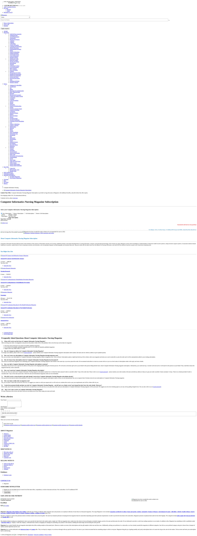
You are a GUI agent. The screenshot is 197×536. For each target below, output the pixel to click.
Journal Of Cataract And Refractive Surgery (12, 258)
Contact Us (6, 444)
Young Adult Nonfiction (16, 165)
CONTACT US (5, 480)
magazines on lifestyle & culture (118, 511)
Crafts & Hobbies (14, 100)
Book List (6, 456)
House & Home (14, 115)
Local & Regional (14, 67)
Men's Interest (13, 68)
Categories (6, 440)
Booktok (6, 25)
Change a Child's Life (9, 443)
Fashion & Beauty (14, 53)
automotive (145, 511)
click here (15, 198)
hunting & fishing (29, 513)
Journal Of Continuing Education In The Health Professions (16, 308)
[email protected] (28, 352)
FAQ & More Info (8, 334)
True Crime (12, 160)
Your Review (4, 406)
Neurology (3, 295)
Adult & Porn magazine (15, 34)
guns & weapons (20, 513)
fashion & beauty (10, 513)
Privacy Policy (7, 436)
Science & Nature (14, 77)
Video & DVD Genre (15, 161)
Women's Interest (14, 82)
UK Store (6, 182)
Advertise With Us (8, 465)
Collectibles (13, 43)
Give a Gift (6, 24)
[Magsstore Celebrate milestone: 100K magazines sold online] (38, 233)
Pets (11, 136)
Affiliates (6, 469)
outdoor (139, 511)
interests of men (25, 529)
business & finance (153, 511)
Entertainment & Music (15, 49)
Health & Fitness (14, 57)
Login (8, 11)
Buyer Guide (7, 454)
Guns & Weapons (14, 56)
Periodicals (12, 135)
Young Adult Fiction (15, 164)
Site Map (6, 446)
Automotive (13, 38)
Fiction (11, 107)
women (33, 529)
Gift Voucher (7, 467)
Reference (12, 146)
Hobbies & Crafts (14, 59)
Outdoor (12, 71)
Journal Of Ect (4, 320)
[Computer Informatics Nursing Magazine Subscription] (17, 190)
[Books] (169, 20)
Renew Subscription (9, 23)
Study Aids (12, 154)
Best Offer (6, 167)
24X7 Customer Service (10, 7)
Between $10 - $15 (14, 169)
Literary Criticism (14, 125)
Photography (13, 139)
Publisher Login (7, 475)
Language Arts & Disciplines (17, 121)
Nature (11, 131)
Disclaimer (30, 534)
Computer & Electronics (16, 46)
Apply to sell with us (9, 463)
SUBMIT (3, 417)
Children (12, 42)
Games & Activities (14, 110)
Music (11, 129)
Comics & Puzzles (14, 45)
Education (12, 104)
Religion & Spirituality (15, 75)
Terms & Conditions (9, 437)
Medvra (5, 183)
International (13, 63)
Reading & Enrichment (15, 74)
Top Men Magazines (15, 176)
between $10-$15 (190, 515)
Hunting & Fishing (14, 61)
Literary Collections (14, 124)
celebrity (179, 511)
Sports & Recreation (15, 78)
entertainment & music (164, 511)
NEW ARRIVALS (8, 172)
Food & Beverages (14, 54)
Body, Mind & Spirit (15, 92)
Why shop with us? (8, 452)
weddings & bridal (40, 513)
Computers (12, 97)
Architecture (13, 86)
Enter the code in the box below (9, 413)
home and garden (131, 511)
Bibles (11, 89)
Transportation (13, 157)
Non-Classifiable (14, 132)
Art (10, 88)
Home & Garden (14, 60)
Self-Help (12, 150)
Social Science (13, 151)
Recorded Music (14, 144)
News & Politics (14, 70)
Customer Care (7, 457)
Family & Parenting (14, 52)
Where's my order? (8, 453)
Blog (5, 180)
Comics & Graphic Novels (16, 96)
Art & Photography (14, 36)
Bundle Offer (13, 171)
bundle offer (6, 517)
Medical (12, 128)
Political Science (14, 142)
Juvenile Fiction (14, 118)
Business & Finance (15, 39)
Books (5, 84)
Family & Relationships (15, 106)
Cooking (12, 99)
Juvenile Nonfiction (14, 120)
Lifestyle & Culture (14, 66)
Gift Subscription (29, 213)
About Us (6, 433)
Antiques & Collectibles (15, 85)
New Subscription (6, 213)
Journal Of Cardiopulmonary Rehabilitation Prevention (15, 282)
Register (9, 9)
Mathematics (13, 126)
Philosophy (12, 138)
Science (12, 149)
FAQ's (5, 466)
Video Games (13, 162)
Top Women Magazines (15, 178)
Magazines (6, 32)
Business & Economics (15, 95)
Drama (11, 103)
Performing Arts (14, 133)
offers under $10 (181, 515)
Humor (11, 117)
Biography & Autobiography (17, 90)
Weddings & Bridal (14, 81)
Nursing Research (5, 271)
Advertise (6, 179)
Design (11, 102)
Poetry (11, 140)
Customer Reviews (8, 332)
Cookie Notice (7, 435)
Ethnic (11, 50)
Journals (12, 64)
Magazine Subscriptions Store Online (16, 511)
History (11, 114)
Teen (11, 79)
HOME (6, 31)
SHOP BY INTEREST (9, 175)
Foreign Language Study (16, 108)
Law (11, 122)
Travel (11, 158)
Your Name (3, 400)
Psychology (13, 143)
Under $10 (12, 168)
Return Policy (7, 439)
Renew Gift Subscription (42, 213)
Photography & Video (15, 72)
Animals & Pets (13, 35)
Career (5, 442)
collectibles (174, 511)
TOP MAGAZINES (9, 174)
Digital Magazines (14, 48)
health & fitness (186, 511)
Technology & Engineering (16, 156)
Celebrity (12, 41)
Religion (12, 147)
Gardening (12, 111)
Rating (2, 409)
